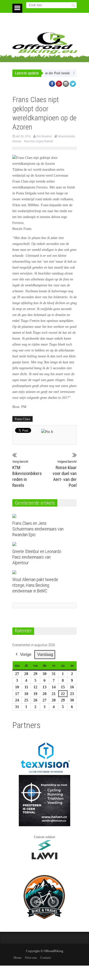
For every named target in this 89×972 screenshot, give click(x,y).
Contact (45, 957)
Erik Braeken (44, 136)
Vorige (25, 654)
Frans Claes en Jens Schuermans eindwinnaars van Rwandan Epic (38, 529)
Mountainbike (66, 136)
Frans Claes (22, 419)
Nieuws (17, 141)
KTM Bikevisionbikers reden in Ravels (24, 474)
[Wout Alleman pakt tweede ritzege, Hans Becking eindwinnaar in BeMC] (40, 572)
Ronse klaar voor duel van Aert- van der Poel (65, 474)
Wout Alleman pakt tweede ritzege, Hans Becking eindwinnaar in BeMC (35, 585)
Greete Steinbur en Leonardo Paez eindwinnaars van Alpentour (36, 557)
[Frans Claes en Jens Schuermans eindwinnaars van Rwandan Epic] (40, 516)
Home (18, 957)
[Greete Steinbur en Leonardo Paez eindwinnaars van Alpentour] (40, 544)
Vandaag (45, 654)
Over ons (31, 957)
